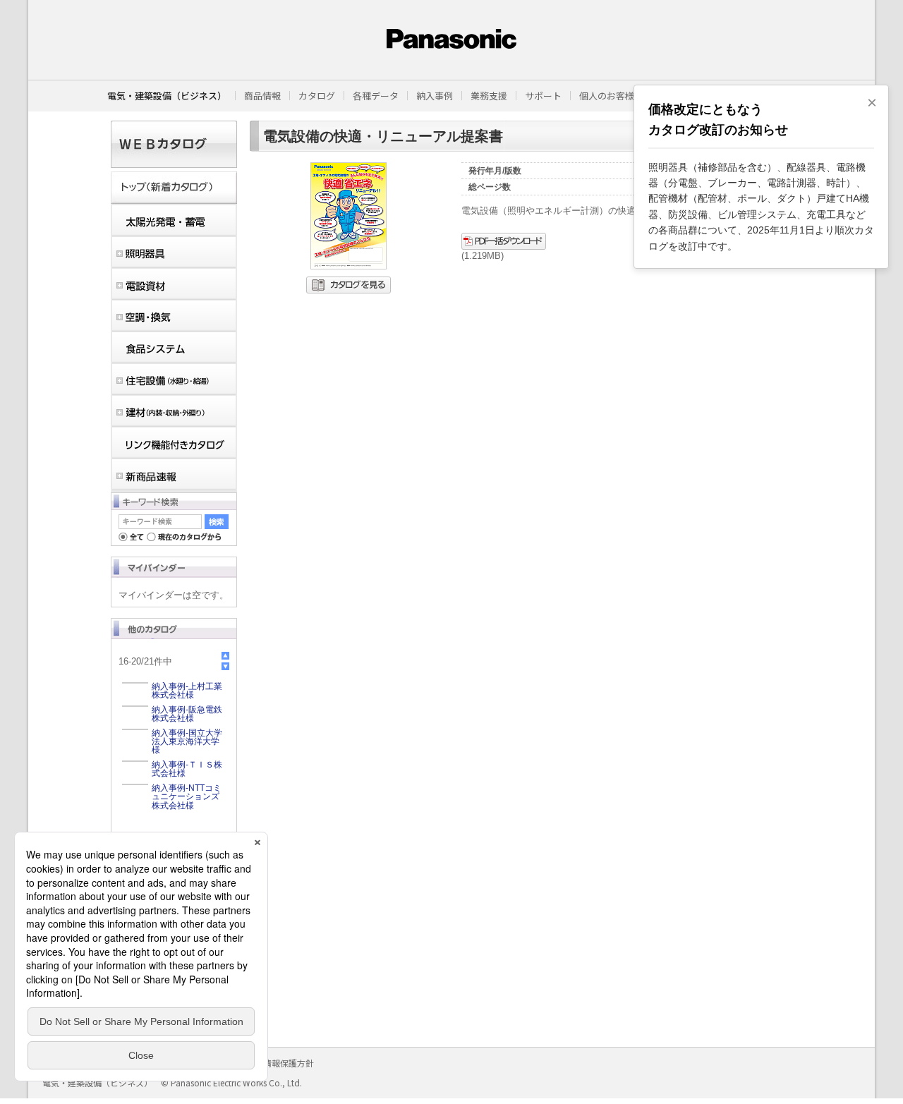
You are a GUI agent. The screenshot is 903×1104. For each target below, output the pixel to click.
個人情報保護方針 (280, 1063)
